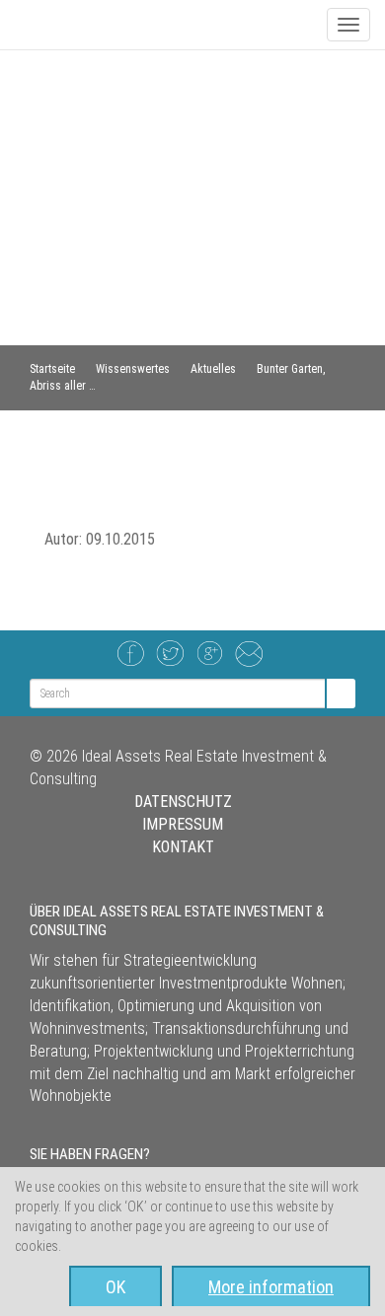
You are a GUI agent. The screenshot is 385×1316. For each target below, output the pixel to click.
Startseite (52, 369)
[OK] (340, 693)
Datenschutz (183, 801)
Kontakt (183, 847)
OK (115, 1287)
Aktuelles (213, 369)
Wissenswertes (133, 369)
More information (271, 1287)
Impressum (182, 824)
